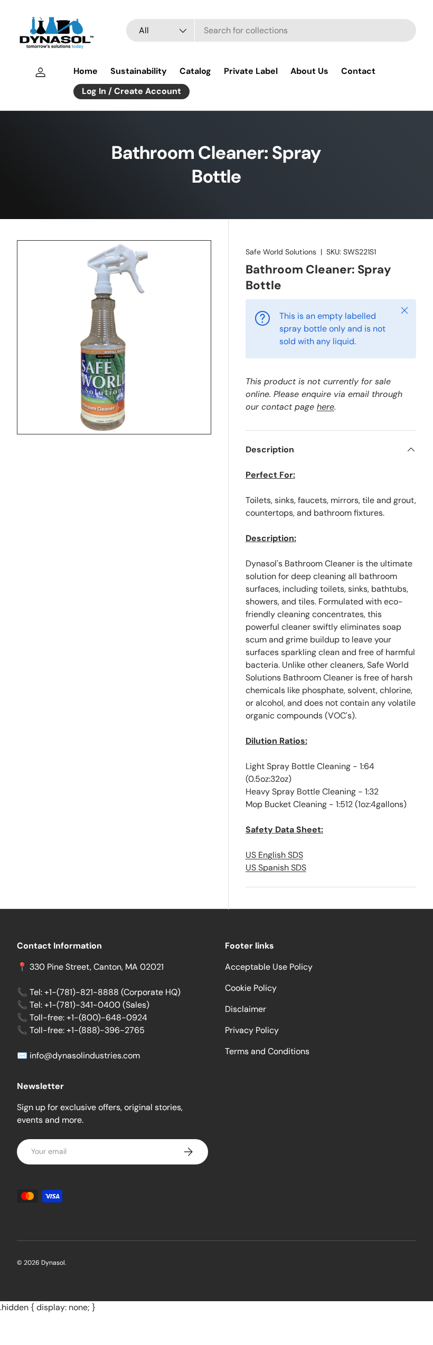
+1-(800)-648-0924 (107, 1017)
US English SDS (274, 854)
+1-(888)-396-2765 (106, 1030)
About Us (309, 71)
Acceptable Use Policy (269, 966)
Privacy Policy (252, 1030)
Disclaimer (245, 1009)
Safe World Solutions (281, 252)
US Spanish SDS (276, 867)
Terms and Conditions (267, 1051)
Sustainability (138, 71)
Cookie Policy (251, 987)
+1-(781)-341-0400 (82, 1004)
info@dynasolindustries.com (85, 1055)
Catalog (195, 71)
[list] (114, 337)
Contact (358, 71)
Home (85, 71)
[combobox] (271, 30)
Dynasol (53, 1262)
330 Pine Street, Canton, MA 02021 (97, 966)
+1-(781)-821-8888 (81, 992)
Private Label (251, 71)
